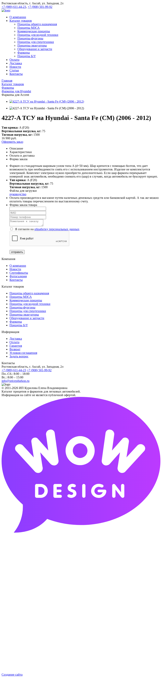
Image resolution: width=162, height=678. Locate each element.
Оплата (14, 342)
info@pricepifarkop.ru (15, 380)
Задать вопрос (18, 356)
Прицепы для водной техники (29, 304)
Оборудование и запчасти (26, 318)
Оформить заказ (12, 141)
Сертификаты (18, 272)
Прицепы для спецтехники (27, 311)
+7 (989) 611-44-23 (14, 6)
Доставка (15, 338)
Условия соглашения (23, 352)
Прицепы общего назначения (29, 293)
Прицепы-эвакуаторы (24, 314)
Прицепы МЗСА (20, 296)
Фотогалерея (18, 276)
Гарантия (15, 345)
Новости (15, 269)
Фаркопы (15, 321)
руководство (17, 194)
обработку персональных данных (56, 229)
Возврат (14, 349)
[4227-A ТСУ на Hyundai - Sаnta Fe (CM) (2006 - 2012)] (46, 101)
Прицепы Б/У (18, 325)
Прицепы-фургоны (22, 307)
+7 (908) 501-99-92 (40, 6)
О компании (17, 265)
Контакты (16, 279)
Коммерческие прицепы (25, 300)
